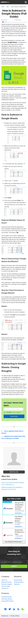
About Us (4, 580)
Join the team (5, 586)
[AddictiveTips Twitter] (10, 609)
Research (18, 576)
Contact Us (4, 588)
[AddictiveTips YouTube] (14, 609)
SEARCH (14, 566)
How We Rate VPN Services (13, 541)
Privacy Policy (14, 616)
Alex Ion (5, 19)
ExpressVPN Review (7, 601)
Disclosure (4, 616)
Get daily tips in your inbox (13, 404)
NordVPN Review (6, 597)
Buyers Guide (18, 580)
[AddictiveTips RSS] (18, 609)
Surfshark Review (6, 599)
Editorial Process (6, 582)
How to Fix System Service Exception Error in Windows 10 (12, 483)
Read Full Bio (14, 472)
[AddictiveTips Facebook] (5, 609)
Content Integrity (6, 584)
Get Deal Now (18, 513)
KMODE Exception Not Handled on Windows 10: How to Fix (12, 488)
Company (5, 576)
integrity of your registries (15, 35)
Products (5, 593)
